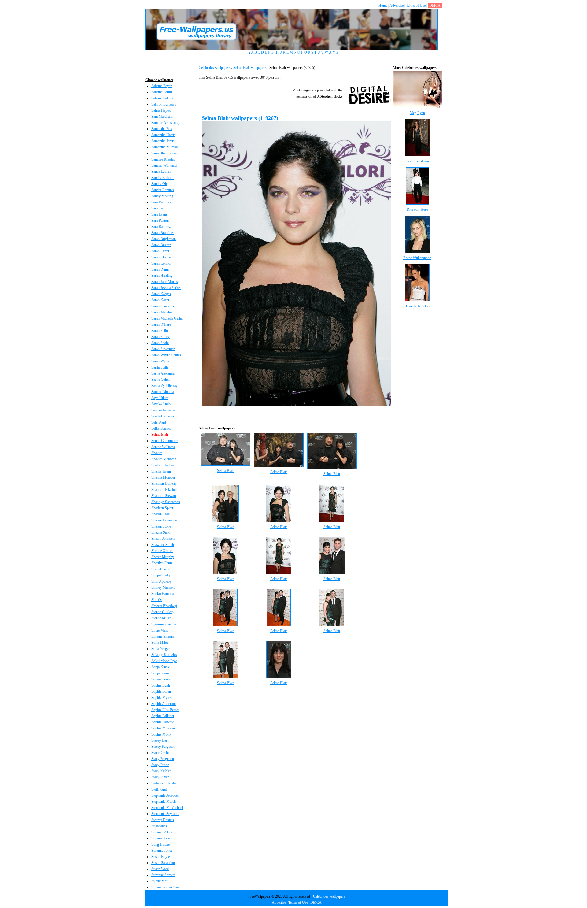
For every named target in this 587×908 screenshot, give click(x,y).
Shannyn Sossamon (165, 502)
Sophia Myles (161, 697)
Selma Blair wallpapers (250, 67)
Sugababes (159, 826)
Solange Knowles (164, 655)
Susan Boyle (160, 856)
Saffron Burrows (163, 104)
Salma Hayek (161, 110)
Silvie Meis (159, 630)
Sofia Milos (159, 642)
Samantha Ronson (164, 153)
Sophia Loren (161, 691)
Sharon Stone (161, 526)
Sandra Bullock (162, 178)
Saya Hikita (159, 398)
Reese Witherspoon (417, 258)
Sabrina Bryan (161, 86)
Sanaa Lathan (161, 171)
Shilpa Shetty (161, 575)
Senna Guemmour (164, 441)
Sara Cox (158, 208)
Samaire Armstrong (165, 122)
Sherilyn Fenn (161, 563)
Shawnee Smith (162, 545)
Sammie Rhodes (163, 159)
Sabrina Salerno (162, 98)
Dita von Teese (417, 209)
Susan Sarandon (163, 863)
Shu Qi (156, 600)
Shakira (156, 453)
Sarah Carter (160, 251)
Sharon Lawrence (164, 520)
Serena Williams (163, 447)
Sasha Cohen (160, 379)
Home (382, 5)
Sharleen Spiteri (162, 508)
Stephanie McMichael (167, 808)
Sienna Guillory (162, 612)
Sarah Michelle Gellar (167, 318)
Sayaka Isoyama (163, 410)
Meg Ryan (417, 113)
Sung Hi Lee (160, 844)
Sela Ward (158, 422)
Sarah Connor (161, 263)
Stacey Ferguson (163, 746)
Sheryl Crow (160, 569)
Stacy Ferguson (162, 759)
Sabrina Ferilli (161, 92)
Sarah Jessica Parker (166, 288)
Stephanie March (163, 801)
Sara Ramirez (161, 226)
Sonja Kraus (160, 673)
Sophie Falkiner (162, 716)
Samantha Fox (161, 129)
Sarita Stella (159, 367)
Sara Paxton (160, 220)
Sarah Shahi (160, 343)
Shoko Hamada (162, 593)
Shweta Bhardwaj (164, 606)
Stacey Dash (160, 740)
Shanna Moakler (163, 477)
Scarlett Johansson (164, 416)
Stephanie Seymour (165, 814)
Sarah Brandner (162, 233)
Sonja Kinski (160, 667)
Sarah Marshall (162, 312)
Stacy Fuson (160, 765)
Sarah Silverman (163, 349)
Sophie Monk (161, 734)
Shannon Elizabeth (164, 489)
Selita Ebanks (161, 428)
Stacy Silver (160, 777)
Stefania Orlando (163, 783)
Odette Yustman (417, 161)
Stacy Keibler (161, 771)
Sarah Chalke (161, 257)
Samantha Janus (163, 141)
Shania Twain (161, 471)
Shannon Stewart (163, 496)
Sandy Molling (162, 196)
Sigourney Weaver (164, 624)
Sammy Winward (164, 165)
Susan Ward (160, 869)
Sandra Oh (159, 184)
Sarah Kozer (160, 300)
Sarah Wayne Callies (166, 355)
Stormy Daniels (162, 820)
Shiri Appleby (161, 581)
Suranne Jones (161, 850)
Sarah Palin (159, 330)
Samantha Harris (163, 135)
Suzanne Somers (163, 875)
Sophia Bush (160, 685)
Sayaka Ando (161, 404)
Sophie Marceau (163, 728)
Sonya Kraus (160, 679)
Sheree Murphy (162, 557)
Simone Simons (162, 636)
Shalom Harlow (162, 465)
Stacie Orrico (160, 752)
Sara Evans (159, 214)
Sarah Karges (161, 294)
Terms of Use (416, 5)
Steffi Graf (159, 789)
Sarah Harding (161, 275)
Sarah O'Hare (161, 324)
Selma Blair (159, 434)
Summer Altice (162, 832)
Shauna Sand (160, 532)
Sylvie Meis (160, 881)
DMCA (435, 5)
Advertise (396, 5)
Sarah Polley (160, 337)
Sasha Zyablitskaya (165, 386)
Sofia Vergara (161, 649)
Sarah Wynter (161, 361)
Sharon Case (160, 514)
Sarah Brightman (163, 239)
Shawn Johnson (163, 538)
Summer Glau (161, 838)
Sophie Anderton (163, 704)
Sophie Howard (162, 722)
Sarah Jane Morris (164, 282)
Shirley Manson (163, 587)
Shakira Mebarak (163, 459)
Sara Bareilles (161, 202)
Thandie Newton (417, 306)
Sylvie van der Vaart (166, 887)
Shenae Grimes (162, 551)
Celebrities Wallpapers (329, 896)
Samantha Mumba (164, 147)
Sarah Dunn (160, 269)
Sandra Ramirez (162, 190)
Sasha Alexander (163, 373)
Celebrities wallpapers (215, 67)
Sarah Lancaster (162, 306)
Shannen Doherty (164, 483)
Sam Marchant (161, 116)
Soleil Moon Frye (164, 661)
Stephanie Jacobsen (165, 795)
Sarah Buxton (161, 245)
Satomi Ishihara (162, 392)
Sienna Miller (161, 618)
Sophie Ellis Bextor (165, 710)
